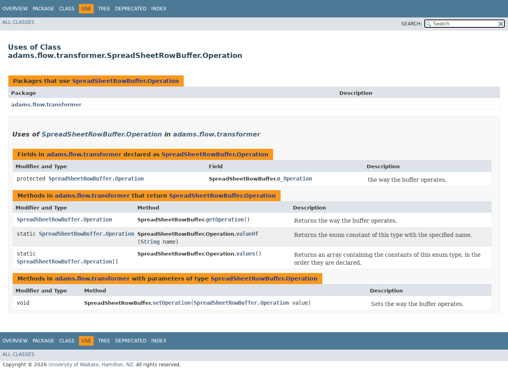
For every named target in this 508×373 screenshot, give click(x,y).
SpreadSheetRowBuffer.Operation (125, 81)
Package (43, 9)
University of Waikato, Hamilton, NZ (90, 364)
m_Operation (294, 178)
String (150, 241)
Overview (15, 9)
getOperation (225, 219)
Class (67, 9)
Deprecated (130, 9)
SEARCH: (411, 24)
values (245, 253)
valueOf (247, 234)
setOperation (171, 303)
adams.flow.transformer (46, 105)
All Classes (18, 22)
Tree (104, 9)
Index (158, 9)
